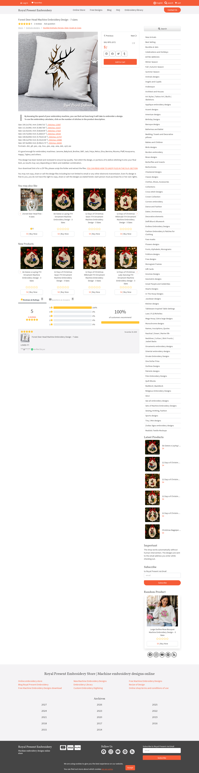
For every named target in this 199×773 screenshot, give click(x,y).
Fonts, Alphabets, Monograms (158, 249)
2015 (44, 729)
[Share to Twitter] (118, 53)
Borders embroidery (154, 152)
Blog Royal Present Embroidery (33, 684)
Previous (109, 35)
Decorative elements (154, 216)
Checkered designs (153, 172)
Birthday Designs (152, 119)
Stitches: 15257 (54, 127)
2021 (44, 717)
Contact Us (172, 10)
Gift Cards (149, 269)
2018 (44, 723)
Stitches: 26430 (55, 143)
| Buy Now (31, 233)
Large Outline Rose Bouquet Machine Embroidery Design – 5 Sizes (162, 632)
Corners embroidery (154, 201)
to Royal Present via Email (155, 571)
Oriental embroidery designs (157, 351)
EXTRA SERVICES (152, 57)
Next (133, 35)
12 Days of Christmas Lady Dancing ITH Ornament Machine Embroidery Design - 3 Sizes (125, 278)
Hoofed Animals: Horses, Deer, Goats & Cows (62, 27)
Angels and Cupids (153, 81)
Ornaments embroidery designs (159, 346)
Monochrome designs (154, 323)
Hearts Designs (151, 289)
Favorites (38, 2)
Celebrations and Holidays (156, 52)
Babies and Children (154, 142)
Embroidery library (134, 9)
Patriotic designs (152, 371)
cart (179, 3)
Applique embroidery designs (158, 104)
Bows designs (151, 157)
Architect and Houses (154, 91)
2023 (99, 710)
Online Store (79, 9)
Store (20, 27)
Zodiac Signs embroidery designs (159, 425)
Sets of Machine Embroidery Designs (161, 405)
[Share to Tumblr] (124, 54)
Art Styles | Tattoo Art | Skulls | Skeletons (158, 98)
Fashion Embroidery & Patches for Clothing (160, 233)
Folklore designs (152, 254)
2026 (99, 704)
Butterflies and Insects (155, 162)
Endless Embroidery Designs (157, 226)
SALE (147, 396)
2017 (99, 723)
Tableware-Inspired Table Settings (160, 308)
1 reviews (38, 23)
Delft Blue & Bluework (154, 221)
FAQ (118, 9)
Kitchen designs (152, 303)
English (159, 3)
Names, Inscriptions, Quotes (157, 328)
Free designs (150, 259)
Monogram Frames (153, 264)
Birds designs (151, 147)
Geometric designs (153, 279)
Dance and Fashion (153, 206)
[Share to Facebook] (112, 53)
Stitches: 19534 (54, 133)
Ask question (49, 23)
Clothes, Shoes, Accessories (157, 182)
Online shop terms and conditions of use (149, 688)
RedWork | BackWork (154, 386)
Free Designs (96, 9)
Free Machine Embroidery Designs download (40, 688)
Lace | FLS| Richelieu (153, 313)
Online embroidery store (30, 681)
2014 (99, 729)
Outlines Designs (152, 366)
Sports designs (151, 415)
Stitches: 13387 (54, 124)
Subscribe (162, 582)
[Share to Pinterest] (106, 53)
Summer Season (152, 71)
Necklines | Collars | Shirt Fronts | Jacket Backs (159, 340)
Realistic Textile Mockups (156, 430)
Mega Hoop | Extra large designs (159, 318)
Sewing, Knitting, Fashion (156, 410)
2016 (154, 723)
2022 (154, 710)
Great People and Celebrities (157, 284)
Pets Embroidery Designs (156, 376)
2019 (154, 717)
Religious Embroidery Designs (158, 391)
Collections (150, 186)
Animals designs (33, 27)
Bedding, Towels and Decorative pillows (159, 136)
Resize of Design (137, 684)
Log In (25, 3)
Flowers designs (152, 244)
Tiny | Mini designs (153, 420)
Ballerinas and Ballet (154, 129)
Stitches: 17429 (54, 130)
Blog (109, 9)
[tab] (32, 300)
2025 (154, 704)
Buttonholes (150, 167)
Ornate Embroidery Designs (157, 356)
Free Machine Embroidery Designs (145, 681)
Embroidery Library (83, 684)
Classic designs (151, 177)
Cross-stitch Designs (154, 191)
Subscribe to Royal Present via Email (158, 746)
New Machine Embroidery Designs (90, 681)
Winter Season (151, 62)
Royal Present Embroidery (35, 10)
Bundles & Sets (151, 47)
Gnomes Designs (152, 274)
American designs (153, 114)
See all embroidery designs (157, 400)
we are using (107, 769)
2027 (44, 704)
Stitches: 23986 (55, 140)
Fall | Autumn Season (154, 67)
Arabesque (150, 86)
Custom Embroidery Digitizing (88, 688)
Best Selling (150, 42)
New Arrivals (150, 37)
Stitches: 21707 (55, 137)
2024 (44, 710)
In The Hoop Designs (154, 293)
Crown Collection (152, 196)
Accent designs (151, 109)
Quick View (31, 201)
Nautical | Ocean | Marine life (157, 333)
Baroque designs (152, 124)
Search (164, 28)
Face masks (150, 239)
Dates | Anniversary (153, 211)
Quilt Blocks (150, 381)
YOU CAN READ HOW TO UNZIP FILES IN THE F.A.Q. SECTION (112, 168)
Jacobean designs (153, 298)
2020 (99, 717)
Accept (130, 767)
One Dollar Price (152, 361)
